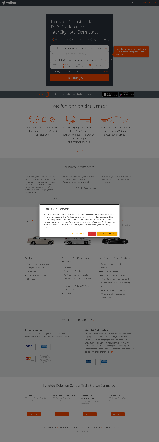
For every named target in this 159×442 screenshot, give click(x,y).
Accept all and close (107, 234)
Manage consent (78, 234)
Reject (92, 234)
